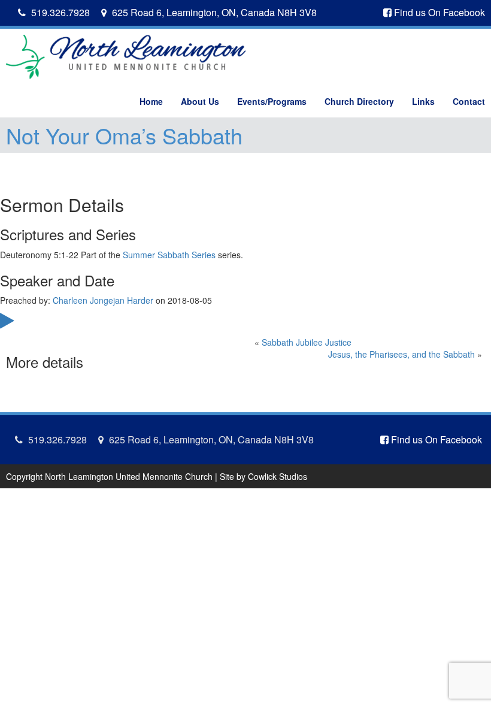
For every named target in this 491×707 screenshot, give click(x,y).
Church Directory (359, 101)
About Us (200, 101)
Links (423, 101)
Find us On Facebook (438, 12)
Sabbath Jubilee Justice (306, 342)
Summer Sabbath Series (169, 255)
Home (151, 101)
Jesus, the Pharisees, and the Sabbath (401, 354)
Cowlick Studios (277, 476)
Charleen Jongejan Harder (103, 300)
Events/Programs (272, 101)
